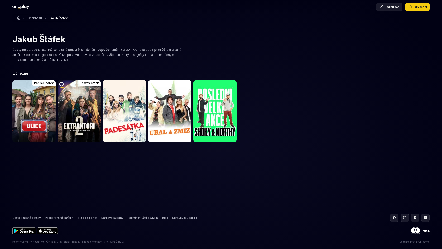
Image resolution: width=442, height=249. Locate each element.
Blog (165, 217)
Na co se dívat (87, 217)
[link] (34, 111)
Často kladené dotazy (26, 217)
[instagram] (405, 218)
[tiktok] (415, 218)
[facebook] (394, 218)
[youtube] (425, 218)
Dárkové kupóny (112, 217)
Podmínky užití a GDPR (142, 217)
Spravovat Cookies (184, 217)
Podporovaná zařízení (59, 217)
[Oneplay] (19, 18)
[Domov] (20, 7)
